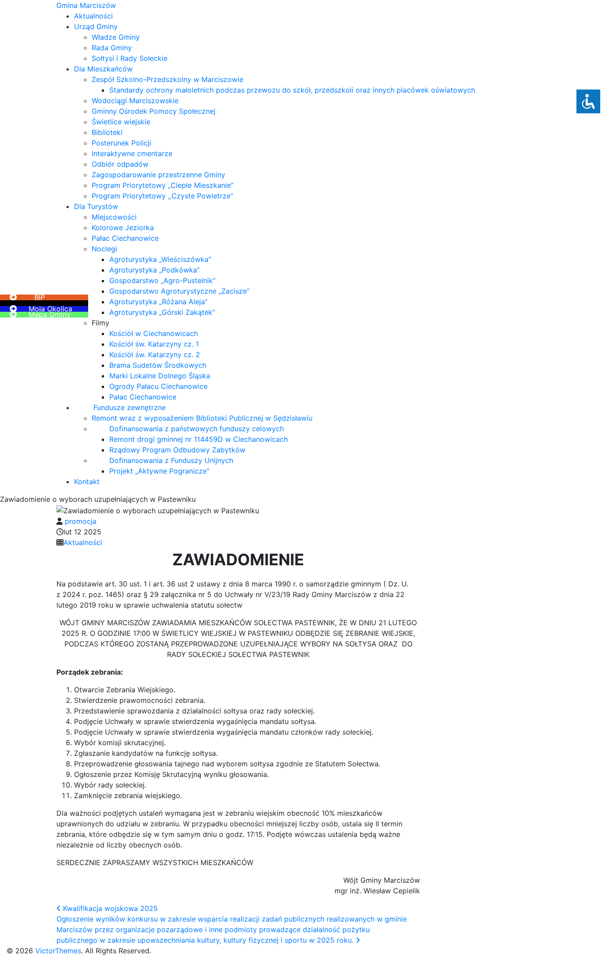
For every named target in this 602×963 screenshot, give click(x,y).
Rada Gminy (112, 47)
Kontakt (87, 481)
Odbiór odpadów (120, 164)
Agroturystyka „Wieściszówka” (160, 259)
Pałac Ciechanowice (125, 238)
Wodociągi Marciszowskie (135, 100)
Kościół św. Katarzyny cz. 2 (154, 354)
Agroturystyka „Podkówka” (154, 269)
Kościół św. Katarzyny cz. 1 (154, 344)
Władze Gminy (116, 37)
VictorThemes (57, 950)
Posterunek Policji (121, 142)
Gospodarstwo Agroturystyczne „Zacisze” (179, 291)
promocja (81, 521)
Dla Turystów (96, 206)
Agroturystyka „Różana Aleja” (158, 301)
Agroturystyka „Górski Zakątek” (162, 312)
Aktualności (93, 15)
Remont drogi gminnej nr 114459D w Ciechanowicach (198, 439)
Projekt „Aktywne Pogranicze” (159, 471)
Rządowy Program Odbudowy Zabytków (177, 449)
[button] (26, 292)
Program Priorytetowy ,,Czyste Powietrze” (162, 195)
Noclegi (104, 248)
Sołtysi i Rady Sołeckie (129, 58)
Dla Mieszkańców (103, 68)
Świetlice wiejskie (121, 121)
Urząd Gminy (96, 26)
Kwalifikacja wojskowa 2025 (109, 908)
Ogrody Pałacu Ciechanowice (158, 386)
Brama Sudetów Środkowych (157, 365)
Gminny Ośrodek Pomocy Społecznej (154, 111)
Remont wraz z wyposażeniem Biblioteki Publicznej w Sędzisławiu (202, 418)
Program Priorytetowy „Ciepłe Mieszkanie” (163, 185)
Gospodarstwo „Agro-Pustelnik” (162, 280)
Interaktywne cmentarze (132, 153)
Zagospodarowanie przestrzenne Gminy (158, 174)
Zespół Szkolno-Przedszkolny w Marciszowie (167, 79)
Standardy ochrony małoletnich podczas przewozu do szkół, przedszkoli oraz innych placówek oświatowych (292, 90)
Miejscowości (114, 217)
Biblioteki (107, 132)
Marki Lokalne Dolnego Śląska (159, 375)
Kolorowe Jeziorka (123, 227)
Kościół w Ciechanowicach (153, 333)
